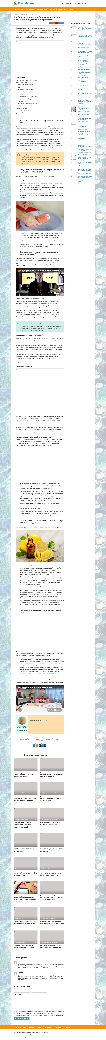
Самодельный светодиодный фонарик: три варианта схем (84, 140)
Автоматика (80, 103)
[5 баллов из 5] (56, 739)
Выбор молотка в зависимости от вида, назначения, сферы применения (83, 62)
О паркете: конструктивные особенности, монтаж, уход (85, 35)
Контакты (80, 3)
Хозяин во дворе (42, 9)
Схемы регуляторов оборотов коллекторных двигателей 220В (84, 125)
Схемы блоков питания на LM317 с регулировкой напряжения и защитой (85, 164)
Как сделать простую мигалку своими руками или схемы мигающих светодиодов (84, 87)
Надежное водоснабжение (84, 111)
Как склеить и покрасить (57, 9)
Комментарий (17, 994)
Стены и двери (81, 32)
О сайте (62, 3)
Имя (15, 989)
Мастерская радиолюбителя (84, 173)
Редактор (68, 3)
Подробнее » (44, 720)
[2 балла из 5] (31, 739)
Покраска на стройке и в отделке (26, 22)
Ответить (22, 969)
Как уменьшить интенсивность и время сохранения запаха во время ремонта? (25, 85)
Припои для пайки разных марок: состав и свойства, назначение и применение (85, 170)
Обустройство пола (82, 38)
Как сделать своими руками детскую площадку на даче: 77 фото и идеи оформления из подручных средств (85, 54)
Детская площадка (82, 58)
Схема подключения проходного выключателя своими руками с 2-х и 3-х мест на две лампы (85, 156)
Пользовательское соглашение (24, 1027)
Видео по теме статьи (22, 110)
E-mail (32, 989)
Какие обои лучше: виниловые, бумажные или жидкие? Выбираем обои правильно (85, 29)
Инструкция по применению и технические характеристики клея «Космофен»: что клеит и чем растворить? (85, 148)
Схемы (79, 91)
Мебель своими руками (83, 183)
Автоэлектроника (82, 97)
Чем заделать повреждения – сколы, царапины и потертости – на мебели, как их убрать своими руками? (85, 179)
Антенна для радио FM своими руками (84, 132)
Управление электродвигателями (82, 128)
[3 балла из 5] (39, 739)
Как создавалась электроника (84, 83)
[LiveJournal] (45, 745)
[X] (40, 745)
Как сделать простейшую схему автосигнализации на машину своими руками (85, 95)
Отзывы (74, 3)
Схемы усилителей (82, 75)
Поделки (70, 9)
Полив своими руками (83, 121)
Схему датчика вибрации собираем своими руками (84, 101)
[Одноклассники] (37, 745)
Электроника (19, 9)
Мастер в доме (30, 9)
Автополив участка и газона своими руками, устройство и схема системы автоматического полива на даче (84, 117)
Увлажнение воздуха (24, 98)
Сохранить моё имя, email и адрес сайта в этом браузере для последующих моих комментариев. (39, 1015)
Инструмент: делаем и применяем (83, 66)
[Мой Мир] (42, 745)
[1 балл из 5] (23, 739)
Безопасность (88, 3)
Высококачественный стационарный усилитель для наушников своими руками (84, 71)
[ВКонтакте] (34, 745)
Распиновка (80, 48)
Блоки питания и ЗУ (82, 166)
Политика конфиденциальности (21, 1034)
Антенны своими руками (83, 134)
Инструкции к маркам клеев (84, 152)
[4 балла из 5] (47, 739)
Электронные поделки (83, 142)
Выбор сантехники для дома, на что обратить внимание (84, 108)
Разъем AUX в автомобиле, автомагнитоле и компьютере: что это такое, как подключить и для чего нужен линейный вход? (85, 44)
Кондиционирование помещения (27, 96)
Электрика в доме (82, 160)
